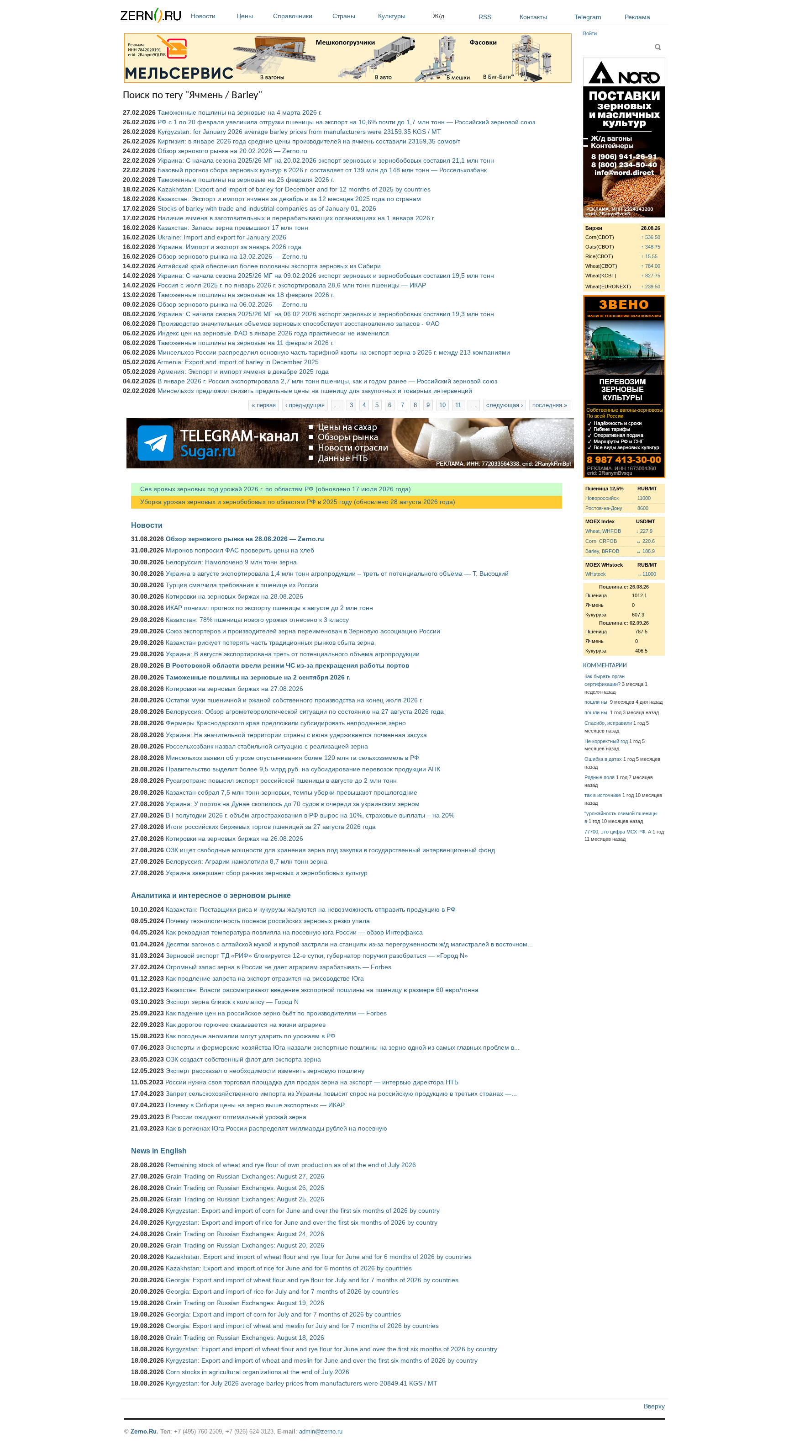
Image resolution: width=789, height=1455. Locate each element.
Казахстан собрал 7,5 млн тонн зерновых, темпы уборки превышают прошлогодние (291, 792)
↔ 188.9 (645, 551)
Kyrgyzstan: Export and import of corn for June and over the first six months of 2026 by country (303, 1210)
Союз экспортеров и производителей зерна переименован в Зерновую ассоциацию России (303, 631)
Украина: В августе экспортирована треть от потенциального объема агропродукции (293, 654)
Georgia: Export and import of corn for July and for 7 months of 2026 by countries (283, 1314)
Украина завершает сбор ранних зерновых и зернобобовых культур (267, 872)
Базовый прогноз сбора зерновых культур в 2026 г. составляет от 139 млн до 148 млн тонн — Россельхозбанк (322, 170)
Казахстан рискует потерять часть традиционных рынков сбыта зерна (270, 642)
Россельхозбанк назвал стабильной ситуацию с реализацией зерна (267, 746)
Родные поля (599, 777)
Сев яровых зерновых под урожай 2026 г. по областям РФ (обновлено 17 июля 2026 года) (271, 489)
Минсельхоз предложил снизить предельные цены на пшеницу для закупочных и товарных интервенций (315, 390)
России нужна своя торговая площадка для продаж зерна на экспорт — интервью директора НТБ (311, 1082)
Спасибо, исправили (608, 723)
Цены (245, 16)
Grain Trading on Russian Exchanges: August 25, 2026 (245, 1199)
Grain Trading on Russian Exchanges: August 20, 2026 (245, 1245)
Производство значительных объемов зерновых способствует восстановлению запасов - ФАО (299, 323)
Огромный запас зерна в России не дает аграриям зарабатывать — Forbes (278, 967)
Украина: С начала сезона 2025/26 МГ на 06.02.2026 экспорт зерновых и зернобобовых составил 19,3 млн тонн (326, 314)
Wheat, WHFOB (603, 531)
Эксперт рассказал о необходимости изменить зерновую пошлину (265, 1070)
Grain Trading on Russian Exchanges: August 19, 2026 (245, 1302)
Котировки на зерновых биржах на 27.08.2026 (234, 688)
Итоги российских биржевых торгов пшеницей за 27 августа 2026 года (271, 826)
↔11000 (646, 574)
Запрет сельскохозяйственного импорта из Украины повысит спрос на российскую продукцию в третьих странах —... (341, 1093)
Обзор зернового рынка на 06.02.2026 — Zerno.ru (232, 304)
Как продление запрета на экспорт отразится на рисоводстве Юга (265, 978)
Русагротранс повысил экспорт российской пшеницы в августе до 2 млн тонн (281, 780)
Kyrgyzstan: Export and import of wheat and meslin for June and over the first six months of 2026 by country (322, 1360)
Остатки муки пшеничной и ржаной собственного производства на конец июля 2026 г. (294, 700)
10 (442, 405)
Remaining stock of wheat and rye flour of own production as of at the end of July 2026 (291, 1164)
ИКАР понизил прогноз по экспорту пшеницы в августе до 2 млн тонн (269, 607)
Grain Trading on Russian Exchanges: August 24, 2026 (245, 1233)
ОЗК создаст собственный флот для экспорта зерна (243, 1059)
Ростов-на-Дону (603, 508)
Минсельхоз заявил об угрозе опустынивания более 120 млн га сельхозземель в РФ (292, 757)
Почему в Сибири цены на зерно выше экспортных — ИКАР (255, 1105)
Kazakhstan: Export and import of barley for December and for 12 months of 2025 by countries (294, 189)
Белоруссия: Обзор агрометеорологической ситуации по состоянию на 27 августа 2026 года (305, 711)
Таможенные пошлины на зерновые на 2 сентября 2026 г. (258, 677)
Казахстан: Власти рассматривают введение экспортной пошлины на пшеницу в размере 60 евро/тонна (322, 989)
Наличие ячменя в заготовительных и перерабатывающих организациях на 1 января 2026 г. (296, 218)
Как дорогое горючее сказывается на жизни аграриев (246, 1024)
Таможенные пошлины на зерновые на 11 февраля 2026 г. (246, 342)
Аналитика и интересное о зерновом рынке (211, 895)
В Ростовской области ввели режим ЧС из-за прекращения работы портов (288, 665)
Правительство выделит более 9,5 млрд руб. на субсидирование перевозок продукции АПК (303, 769)
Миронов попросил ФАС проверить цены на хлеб (240, 550)
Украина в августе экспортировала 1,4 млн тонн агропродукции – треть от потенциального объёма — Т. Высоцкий (337, 573)
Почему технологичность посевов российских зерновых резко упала (268, 920)
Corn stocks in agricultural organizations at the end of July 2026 (257, 1371)
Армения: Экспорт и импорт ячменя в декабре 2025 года (243, 371)
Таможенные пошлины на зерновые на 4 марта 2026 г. (240, 112)
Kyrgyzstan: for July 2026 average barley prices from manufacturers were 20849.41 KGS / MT (301, 1383)
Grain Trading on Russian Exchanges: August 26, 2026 (245, 1187)
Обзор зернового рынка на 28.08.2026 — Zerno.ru (245, 538)
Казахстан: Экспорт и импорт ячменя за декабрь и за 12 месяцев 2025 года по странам (289, 198)
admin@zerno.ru (320, 1431)
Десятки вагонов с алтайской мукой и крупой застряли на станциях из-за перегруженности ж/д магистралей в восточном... (349, 944)
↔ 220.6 (645, 541)
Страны (343, 16)
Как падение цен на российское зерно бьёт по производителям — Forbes (276, 1013)
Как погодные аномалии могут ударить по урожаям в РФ (251, 1036)
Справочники (292, 16)
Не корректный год (606, 741)
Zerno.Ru (144, 1431)
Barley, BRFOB (602, 551)
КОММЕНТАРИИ (605, 665)
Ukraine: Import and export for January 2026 (222, 237)
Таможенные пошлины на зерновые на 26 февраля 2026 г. (246, 179)
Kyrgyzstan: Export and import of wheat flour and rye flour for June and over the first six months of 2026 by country (331, 1349)
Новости (203, 16)
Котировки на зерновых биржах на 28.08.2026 (234, 596)
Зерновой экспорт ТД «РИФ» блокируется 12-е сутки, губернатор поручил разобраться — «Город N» (317, 955)
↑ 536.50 (650, 237)
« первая (264, 405)
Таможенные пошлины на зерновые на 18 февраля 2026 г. (246, 294)
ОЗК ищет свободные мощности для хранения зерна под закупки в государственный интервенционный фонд (330, 850)
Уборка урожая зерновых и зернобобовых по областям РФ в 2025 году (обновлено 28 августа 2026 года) (293, 501)
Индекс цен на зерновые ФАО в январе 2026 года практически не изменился (273, 333)
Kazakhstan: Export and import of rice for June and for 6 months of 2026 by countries (289, 1268)
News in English (159, 1151)
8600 (642, 508)
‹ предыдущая (305, 405)
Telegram (587, 17)
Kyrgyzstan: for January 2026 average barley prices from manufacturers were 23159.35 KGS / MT (299, 131)
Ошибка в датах (603, 759)
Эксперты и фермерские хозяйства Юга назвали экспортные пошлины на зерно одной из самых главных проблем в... (343, 1047)
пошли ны (596, 702)
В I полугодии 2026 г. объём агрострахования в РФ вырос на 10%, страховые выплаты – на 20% (310, 815)
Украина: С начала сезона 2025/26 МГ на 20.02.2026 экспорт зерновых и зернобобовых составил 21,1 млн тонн (326, 160)
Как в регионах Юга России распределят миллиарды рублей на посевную (276, 1128)
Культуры (391, 16)
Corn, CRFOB (601, 541)
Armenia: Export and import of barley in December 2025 (238, 362)
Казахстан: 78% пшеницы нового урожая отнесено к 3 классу (257, 619)
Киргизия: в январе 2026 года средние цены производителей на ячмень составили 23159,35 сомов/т (309, 141)
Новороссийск (602, 498)
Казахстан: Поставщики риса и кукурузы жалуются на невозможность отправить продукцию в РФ (311, 909)
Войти (590, 33)
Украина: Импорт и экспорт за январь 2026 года (229, 246)
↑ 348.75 (650, 247)
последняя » (549, 405)
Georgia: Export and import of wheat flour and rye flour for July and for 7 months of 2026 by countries (312, 1280)
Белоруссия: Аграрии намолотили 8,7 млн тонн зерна (246, 861)
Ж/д (438, 16)
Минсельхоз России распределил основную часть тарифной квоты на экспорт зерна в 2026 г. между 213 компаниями (334, 352)
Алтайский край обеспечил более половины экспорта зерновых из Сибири (269, 266)
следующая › (504, 405)
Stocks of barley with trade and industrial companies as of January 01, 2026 (267, 208)
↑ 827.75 (650, 275)
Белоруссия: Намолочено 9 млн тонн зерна (231, 562)
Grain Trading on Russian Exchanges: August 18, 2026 (245, 1337)
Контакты (533, 17)
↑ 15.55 (649, 256)
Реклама (637, 17)
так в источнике (602, 795)
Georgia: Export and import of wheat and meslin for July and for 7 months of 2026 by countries (302, 1325)
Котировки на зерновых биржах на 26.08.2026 (234, 838)
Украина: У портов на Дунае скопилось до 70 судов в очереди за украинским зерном (293, 803)
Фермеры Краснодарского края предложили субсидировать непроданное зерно (286, 723)
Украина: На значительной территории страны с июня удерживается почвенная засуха (296, 734)
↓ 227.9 (644, 531)
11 (458, 405)
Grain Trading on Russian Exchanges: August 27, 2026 (245, 1176)
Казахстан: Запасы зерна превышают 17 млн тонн (233, 227)
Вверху (654, 1406)
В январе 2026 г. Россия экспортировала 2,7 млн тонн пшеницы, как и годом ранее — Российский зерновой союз (327, 381)
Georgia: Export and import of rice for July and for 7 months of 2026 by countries (282, 1291)
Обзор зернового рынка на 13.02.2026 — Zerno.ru (232, 256)
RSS (485, 17)
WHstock (595, 574)
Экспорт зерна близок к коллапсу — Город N (232, 1001)
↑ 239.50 (650, 286)
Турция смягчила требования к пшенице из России (242, 585)
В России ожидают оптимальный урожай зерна (236, 1116)
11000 (644, 498)
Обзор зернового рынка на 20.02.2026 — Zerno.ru (232, 150)
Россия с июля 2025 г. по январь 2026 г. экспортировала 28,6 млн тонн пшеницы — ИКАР (292, 285)
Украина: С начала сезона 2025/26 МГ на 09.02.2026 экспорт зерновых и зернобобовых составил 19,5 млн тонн (326, 275)
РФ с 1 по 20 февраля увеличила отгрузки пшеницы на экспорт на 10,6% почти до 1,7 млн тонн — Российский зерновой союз (346, 122)
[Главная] (151, 17)
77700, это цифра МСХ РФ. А (617, 831)
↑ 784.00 (650, 266)
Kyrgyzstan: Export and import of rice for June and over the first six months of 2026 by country (301, 1222)
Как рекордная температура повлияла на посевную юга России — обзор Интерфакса (294, 932)
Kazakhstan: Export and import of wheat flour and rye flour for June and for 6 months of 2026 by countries (319, 1256)
